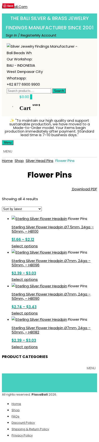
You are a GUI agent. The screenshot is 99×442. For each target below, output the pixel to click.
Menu (8, 142)
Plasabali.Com (14, 6)
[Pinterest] (57, 382)
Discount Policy (23, 422)
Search (59, 91)
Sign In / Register (21, 35)
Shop (19, 160)
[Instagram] (71, 382)
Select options (25, 246)
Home (7, 160)
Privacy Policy (22, 435)
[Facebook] (28, 382)
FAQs (15, 416)
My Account (46, 35)
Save (10, 5)
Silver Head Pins (39, 160)
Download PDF (84, 189)
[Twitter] (43, 382)
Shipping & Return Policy (30, 429)
